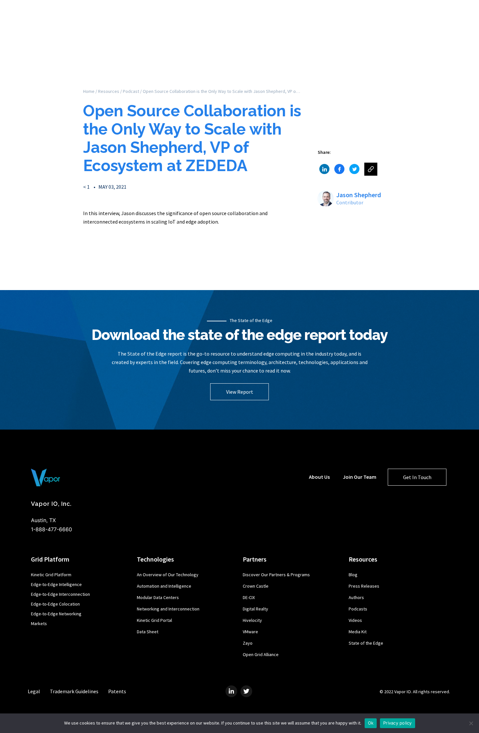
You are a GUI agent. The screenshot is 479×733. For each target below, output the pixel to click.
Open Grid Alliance (261, 654)
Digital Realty (255, 609)
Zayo (248, 643)
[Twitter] (246, 691)
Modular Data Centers (158, 597)
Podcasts (358, 609)
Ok (371, 723)
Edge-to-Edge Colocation (55, 604)
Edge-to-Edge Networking (56, 614)
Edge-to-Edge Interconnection (60, 594)
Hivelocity (252, 620)
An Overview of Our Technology (167, 575)
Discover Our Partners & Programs (276, 575)
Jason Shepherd (358, 195)
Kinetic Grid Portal (154, 620)
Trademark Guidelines (74, 691)
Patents (117, 691)
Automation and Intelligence (164, 586)
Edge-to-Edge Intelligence (56, 584)
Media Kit (358, 632)
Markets (39, 623)
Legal (34, 691)
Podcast (131, 91)
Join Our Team (359, 477)
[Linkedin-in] (231, 691)
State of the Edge (366, 643)
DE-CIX (249, 597)
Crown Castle (256, 586)
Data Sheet (147, 632)
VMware (250, 632)
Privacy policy (397, 723)
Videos (355, 620)
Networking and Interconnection (168, 609)
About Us (319, 477)
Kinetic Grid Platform (51, 575)
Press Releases (364, 586)
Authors (356, 597)
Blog (353, 575)
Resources (108, 91)
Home (88, 91)
